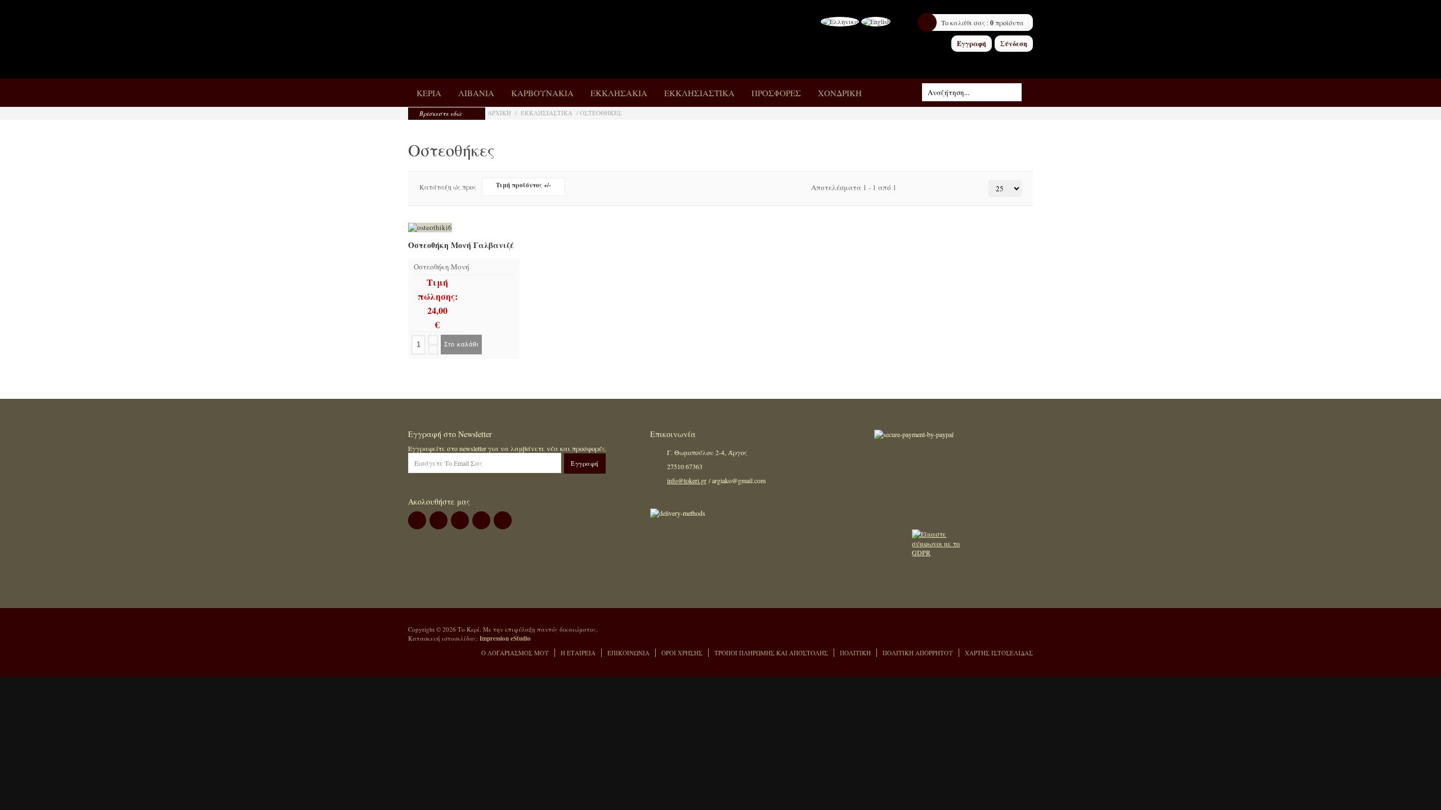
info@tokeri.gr (686, 480)
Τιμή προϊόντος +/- (523, 185)
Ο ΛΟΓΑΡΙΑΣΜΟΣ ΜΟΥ (515, 653)
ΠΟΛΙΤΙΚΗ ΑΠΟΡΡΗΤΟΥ (918, 653)
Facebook (417, 520)
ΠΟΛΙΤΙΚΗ (855, 653)
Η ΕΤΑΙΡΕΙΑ (578, 653)
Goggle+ (460, 520)
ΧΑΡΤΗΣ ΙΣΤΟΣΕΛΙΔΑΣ (999, 653)
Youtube (503, 520)
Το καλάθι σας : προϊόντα (982, 22)
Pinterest (481, 520)
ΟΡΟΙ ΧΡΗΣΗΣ (681, 653)
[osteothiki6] (430, 227)
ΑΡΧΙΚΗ (499, 113)
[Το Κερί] (499, 39)
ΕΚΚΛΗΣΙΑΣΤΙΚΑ (546, 113)
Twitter (438, 520)
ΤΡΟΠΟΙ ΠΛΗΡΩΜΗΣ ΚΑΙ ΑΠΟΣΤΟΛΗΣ (771, 653)
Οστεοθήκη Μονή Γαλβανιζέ (461, 246)
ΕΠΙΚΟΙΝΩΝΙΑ (628, 653)
